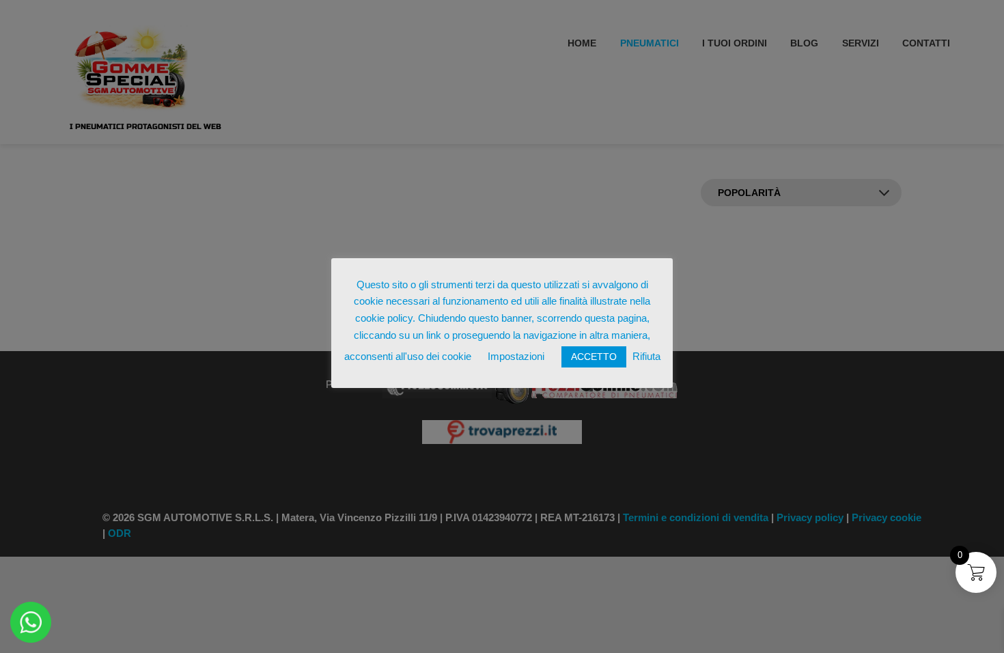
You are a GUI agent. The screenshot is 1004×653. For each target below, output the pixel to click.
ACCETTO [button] (594, 356)
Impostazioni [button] (516, 356)
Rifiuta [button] (646, 356)
